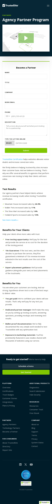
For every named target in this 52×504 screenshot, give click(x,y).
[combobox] (8, 116)
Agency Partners (9, 424)
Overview (6, 387)
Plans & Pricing (8, 405)
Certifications (7, 391)
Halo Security (35, 394)
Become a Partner (10, 431)
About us (35, 424)
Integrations (7, 402)
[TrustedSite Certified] (26, 483)
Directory (6, 446)
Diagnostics (34, 387)
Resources (34, 406)
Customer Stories (9, 398)
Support (34, 431)
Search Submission (37, 391)
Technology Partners (11, 428)
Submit (26, 150)
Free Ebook (34, 413)
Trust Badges (8, 394)
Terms (34, 435)
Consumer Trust (36, 409)
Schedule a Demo (26, 366)
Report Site (7, 450)
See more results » (10, 220)
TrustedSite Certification (12, 159)
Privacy (34, 439)
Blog (33, 428)
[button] (26, 38)
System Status (37, 442)
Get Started (26, 372)
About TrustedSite (10, 443)
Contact (34, 446)
